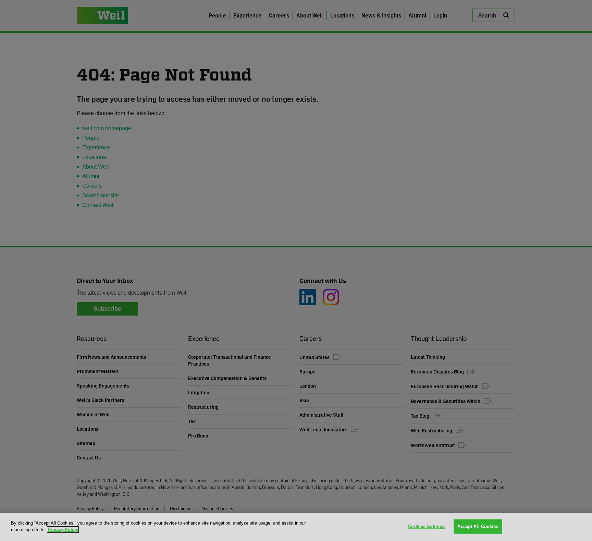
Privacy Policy (63, 529)
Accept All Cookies (477, 526)
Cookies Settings (426, 526)
